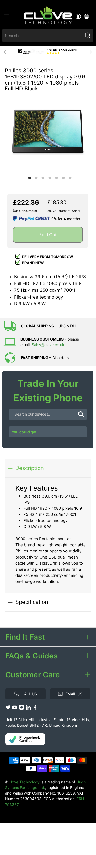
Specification (31, 602)
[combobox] (42, 35)
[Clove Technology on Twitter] (8, 708)
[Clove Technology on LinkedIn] (28, 708)
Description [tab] (29, 468)
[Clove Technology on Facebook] (35, 708)
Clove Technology (24, 782)
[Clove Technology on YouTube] (14, 708)
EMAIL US (73, 694)
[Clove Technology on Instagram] (21, 708)
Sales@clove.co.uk (48, 344)
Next (90, 51)
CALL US (29, 694)
